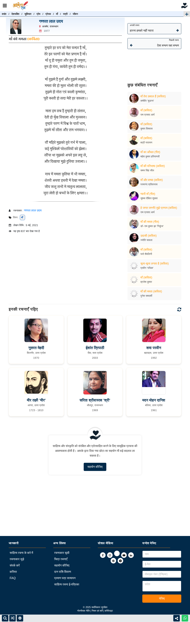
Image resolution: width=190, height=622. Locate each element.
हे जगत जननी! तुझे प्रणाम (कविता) (158, 207)
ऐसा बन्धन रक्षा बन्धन (168, 43)
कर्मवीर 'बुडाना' (147, 100)
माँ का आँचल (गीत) (150, 152)
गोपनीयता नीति (83, 610)
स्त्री (65, 13)
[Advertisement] (154, 63)
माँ (57, 13)
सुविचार (27, 13)
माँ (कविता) (146, 110)
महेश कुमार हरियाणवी (150, 156)
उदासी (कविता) (148, 235)
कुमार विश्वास (146, 128)
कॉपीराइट (109, 610)
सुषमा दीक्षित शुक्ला (149, 198)
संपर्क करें (15, 565)
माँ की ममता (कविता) (151, 291)
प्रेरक (48, 13)
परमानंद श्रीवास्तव (149, 184)
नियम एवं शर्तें (97, 610)
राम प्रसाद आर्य (147, 114)
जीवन (75, 13)
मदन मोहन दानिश (153, 400)
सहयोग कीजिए (95, 466)
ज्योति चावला (146, 240)
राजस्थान (54, 26)
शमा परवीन (153, 348)
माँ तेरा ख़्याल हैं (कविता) (153, 96)
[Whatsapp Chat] (185, 618)
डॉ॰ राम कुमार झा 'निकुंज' (152, 226)
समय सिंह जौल (147, 170)
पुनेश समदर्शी (146, 295)
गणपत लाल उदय (51, 21)
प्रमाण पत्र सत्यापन (65, 578)
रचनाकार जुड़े (17, 559)
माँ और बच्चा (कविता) (151, 180)
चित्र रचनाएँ (60, 559)
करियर (13, 571)
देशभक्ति (15, 13)
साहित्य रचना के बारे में (21, 552)
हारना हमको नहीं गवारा (142, 28)
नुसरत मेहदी (36, 348)
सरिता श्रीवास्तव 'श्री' (95, 400)
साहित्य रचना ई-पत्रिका (66, 584)
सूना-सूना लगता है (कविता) (154, 263)
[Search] (5, 618)
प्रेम (38, 13)
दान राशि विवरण (62, 571)
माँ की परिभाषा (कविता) (152, 166)
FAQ (13, 578)
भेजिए (162, 598)
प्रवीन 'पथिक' (146, 267)
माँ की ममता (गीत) (149, 221)
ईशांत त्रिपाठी (95, 348)
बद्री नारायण (146, 142)
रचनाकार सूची (61, 552)
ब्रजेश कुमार (146, 281)
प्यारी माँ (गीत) (147, 193)
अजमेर (45, 26)
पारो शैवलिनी (146, 253)
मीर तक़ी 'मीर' (36, 400)
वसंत (4, 13)
